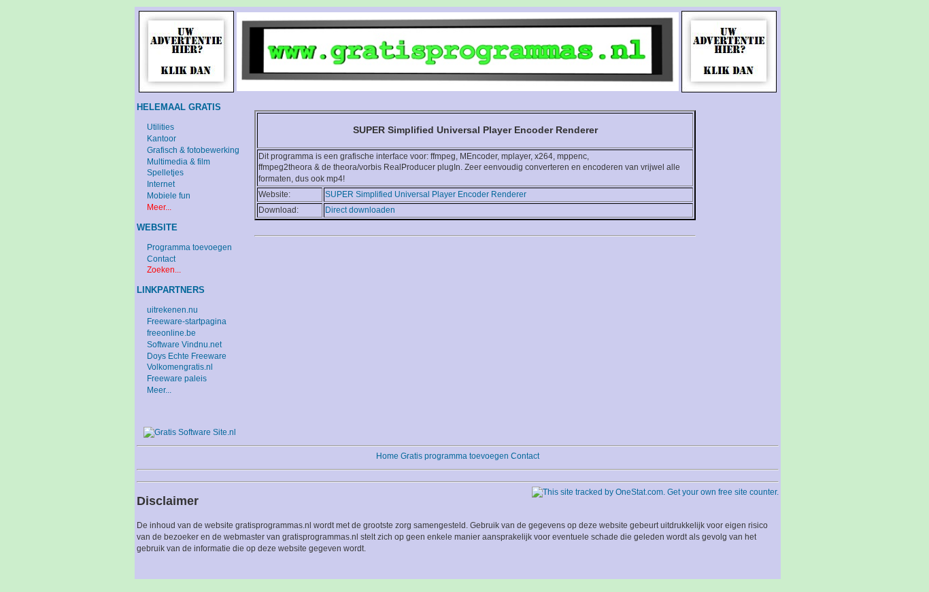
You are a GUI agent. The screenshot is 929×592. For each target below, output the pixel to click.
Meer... (159, 207)
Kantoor (161, 138)
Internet (161, 184)
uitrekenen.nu (172, 310)
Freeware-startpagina (186, 321)
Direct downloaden (360, 210)
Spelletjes (165, 172)
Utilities (160, 127)
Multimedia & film (178, 162)
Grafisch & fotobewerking (193, 150)
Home (387, 456)
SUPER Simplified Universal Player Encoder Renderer (425, 194)
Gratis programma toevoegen (455, 456)
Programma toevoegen (189, 247)
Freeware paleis (177, 378)
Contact (161, 259)
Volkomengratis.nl (180, 367)
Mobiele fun (168, 196)
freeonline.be (171, 333)
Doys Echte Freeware (186, 356)
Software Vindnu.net (184, 344)
